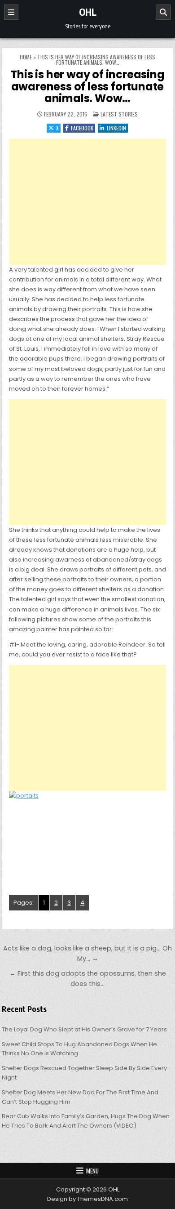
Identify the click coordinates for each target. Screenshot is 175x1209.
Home (26, 57)
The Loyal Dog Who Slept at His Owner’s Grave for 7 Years (84, 1029)
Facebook (82, 128)
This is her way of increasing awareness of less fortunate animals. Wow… (87, 86)
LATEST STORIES (119, 114)
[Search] (163, 12)
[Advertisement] (87, 202)
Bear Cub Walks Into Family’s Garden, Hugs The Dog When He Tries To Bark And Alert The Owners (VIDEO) (86, 1121)
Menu (92, 1170)
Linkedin (116, 128)
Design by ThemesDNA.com (87, 1199)
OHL (87, 11)
